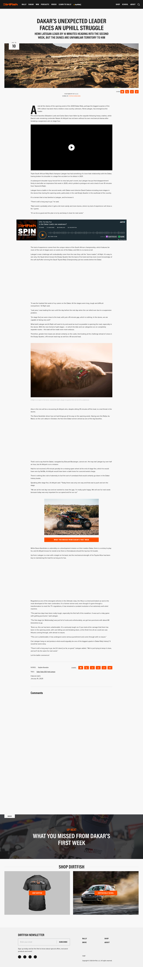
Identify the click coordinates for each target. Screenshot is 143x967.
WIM (37, 4)
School (125, 4)
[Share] (122, 91)
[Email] (110, 667)
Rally (24, 4)
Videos (54, 4)
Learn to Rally (65, 4)
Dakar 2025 (43, 671)
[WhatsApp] (132, 91)
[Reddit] (104, 667)
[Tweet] (127, 91)
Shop (118, 4)
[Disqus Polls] (71, 721)
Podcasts (45, 4)
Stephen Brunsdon (75, 96)
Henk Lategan (51, 671)
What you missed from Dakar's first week (71, 540)
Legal (83, 955)
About (132, 4)
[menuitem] (24, 4)
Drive (84, 942)
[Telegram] (136, 91)
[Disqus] (71, 776)
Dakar (31, 4)
